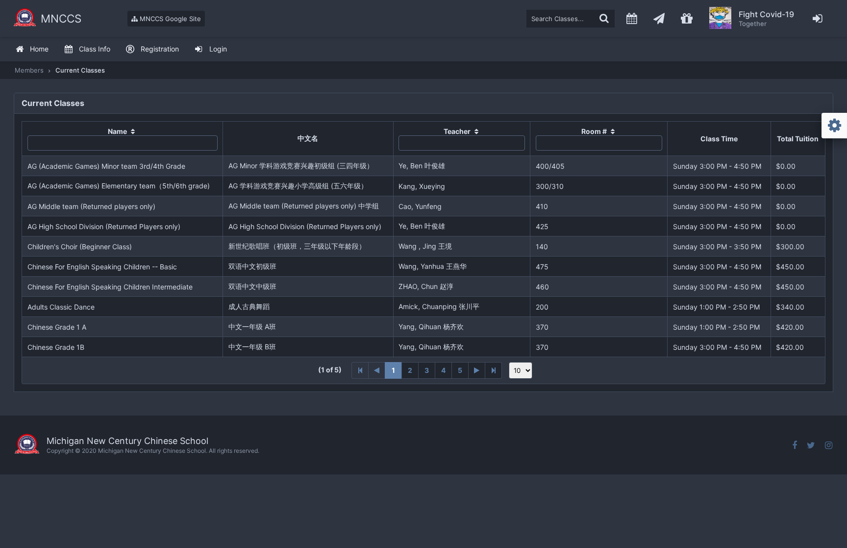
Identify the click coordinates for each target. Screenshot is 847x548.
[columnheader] (122, 139)
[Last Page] (493, 370)
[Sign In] (818, 18)
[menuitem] (31, 49)
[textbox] (570, 18)
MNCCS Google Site (169, 19)
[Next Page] (477, 370)
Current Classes (80, 70)
